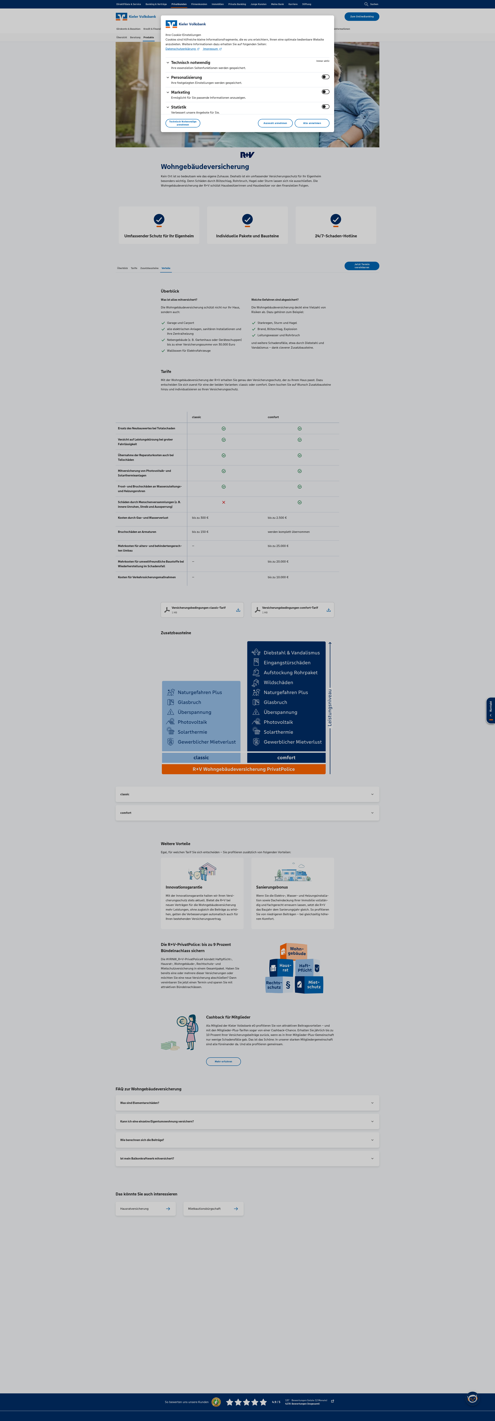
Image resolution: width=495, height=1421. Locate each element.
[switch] (325, 77)
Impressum (210, 49)
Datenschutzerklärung (181, 49)
